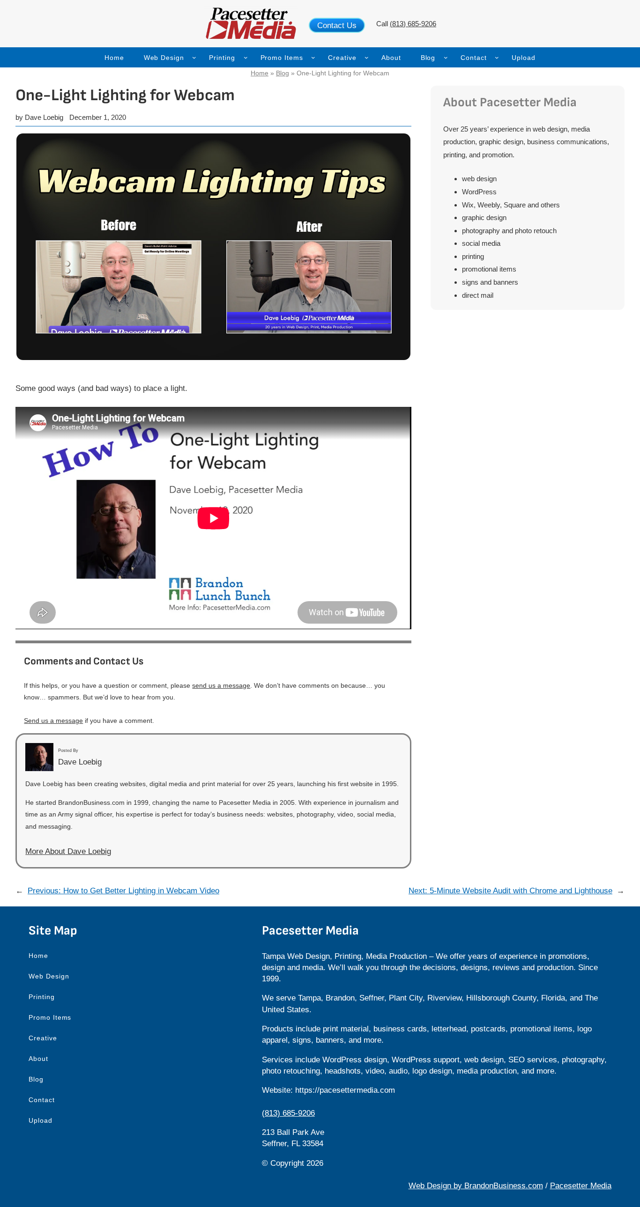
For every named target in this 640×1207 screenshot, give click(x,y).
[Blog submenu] (446, 57)
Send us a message (53, 720)
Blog (282, 73)
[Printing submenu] (246, 57)
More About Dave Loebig (68, 851)
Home (259, 73)
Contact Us (337, 25)
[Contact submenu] (497, 57)
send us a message (221, 685)
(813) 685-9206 (413, 24)
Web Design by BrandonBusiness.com (476, 1185)
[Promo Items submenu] (313, 57)
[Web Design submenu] (194, 57)
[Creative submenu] (367, 57)
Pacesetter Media (580, 1185)
